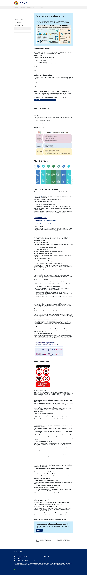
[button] (16, 7)
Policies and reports (19, 28)
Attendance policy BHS (40, 123)
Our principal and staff (19, 25)
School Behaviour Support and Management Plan (45, 99)
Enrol (16, 16)
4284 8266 (19, 558)
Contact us (39, 530)
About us (18, 10)
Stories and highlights (61, 537)
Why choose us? (18, 33)
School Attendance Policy (40, 217)
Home (15, 10)
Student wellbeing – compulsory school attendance (45, 220)
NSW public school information (43, 537)
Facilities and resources (19, 19)
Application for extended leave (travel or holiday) (45, 223)
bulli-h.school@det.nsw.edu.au (22, 556)
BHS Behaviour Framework (40, 103)
